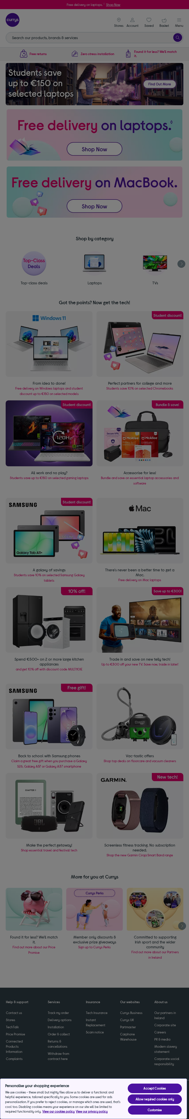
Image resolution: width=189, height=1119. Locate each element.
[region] (93, 1098)
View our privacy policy (92, 1111)
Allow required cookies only (155, 1099)
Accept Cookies (154, 1088)
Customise (155, 1110)
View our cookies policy (58, 1111)
